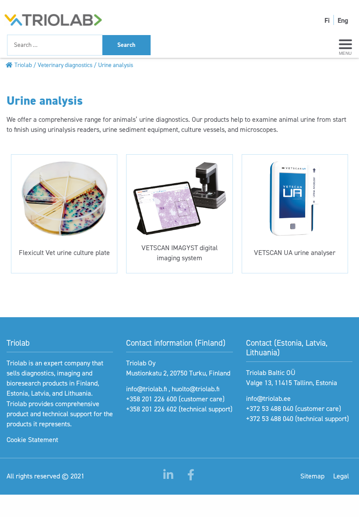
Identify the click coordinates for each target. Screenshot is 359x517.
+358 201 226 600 (151, 399)
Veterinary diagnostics (65, 65)
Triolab (23, 65)
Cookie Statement (32, 439)
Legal (341, 476)
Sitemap (312, 476)
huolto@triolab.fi (195, 388)
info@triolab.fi (146, 388)
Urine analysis (115, 65)
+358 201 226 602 (151, 409)
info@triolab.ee (268, 398)
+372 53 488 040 (269, 408)
